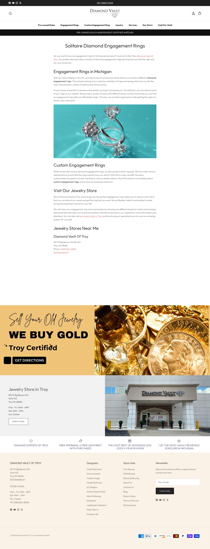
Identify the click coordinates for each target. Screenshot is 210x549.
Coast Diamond (94, 469)
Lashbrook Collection (96, 505)
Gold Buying (129, 473)
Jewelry (119, 25)
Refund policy (129, 505)
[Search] (10, 13)
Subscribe (164, 491)
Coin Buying (128, 469)
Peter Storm (92, 509)
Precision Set (92, 514)
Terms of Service (131, 500)
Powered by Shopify (42, 535)
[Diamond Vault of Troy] (105, 13)
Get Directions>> (61, 252)
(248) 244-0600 (68, 249)
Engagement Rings (70, 25)
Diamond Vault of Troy (25, 535)
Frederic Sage (93, 478)
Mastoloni (91, 500)
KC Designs (92, 487)
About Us (127, 482)
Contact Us (128, 487)
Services (133, 25)
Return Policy (129, 496)
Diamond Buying (131, 478)
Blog (125, 491)
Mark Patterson (94, 496)
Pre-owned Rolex (46, 25)
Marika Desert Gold (96, 491)
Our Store (147, 25)
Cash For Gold (165, 25)
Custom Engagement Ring (97, 25)
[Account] (193, 13)
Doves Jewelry (93, 473)
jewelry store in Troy (92, 216)
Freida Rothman (94, 482)
